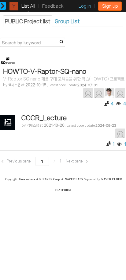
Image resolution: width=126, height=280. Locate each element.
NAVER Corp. (51, 179)
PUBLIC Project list (27, 21)
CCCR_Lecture (44, 117)
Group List (67, 21)
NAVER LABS (74, 179)
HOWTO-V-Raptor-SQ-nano (44, 71)
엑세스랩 (14, 85)
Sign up (110, 6)
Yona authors (27, 179)
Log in (85, 6)
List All (28, 6)
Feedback (53, 6)
